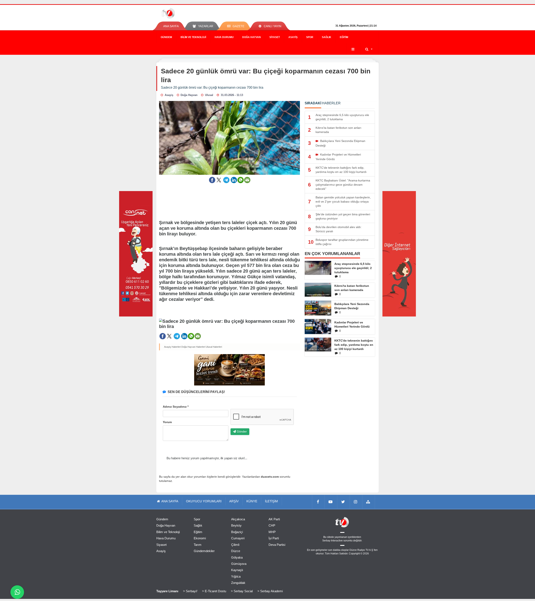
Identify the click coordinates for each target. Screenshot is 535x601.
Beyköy (236, 525)
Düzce (235, 551)
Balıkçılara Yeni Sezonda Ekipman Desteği (351, 306)
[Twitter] (343, 502)
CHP (272, 525)
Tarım (197, 544)
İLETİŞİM (271, 501)
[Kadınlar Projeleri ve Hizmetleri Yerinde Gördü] (318, 326)
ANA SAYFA (171, 26)
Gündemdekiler (204, 551)
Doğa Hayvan (251, 37)
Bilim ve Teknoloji (193, 37)
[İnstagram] (356, 502)
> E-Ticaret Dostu (214, 591)
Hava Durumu (224, 37)
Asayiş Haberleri (172, 347)
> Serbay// (190, 591)
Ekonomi (200, 538)
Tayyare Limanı (167, 591)
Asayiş (293, 37)
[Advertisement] (229, 198)
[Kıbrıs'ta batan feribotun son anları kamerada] (318, 290)
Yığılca (236, 576)
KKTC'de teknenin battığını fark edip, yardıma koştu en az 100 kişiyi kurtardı (353, 345)
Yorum (167, 422)
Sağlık (326, 37)
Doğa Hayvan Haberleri (193, 347)
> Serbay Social (242, 591)
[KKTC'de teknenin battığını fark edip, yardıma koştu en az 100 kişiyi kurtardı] (318, 344)
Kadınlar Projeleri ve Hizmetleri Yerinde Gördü (352, 324)
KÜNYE (251, 501)
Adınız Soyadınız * (176, 406)
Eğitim (344, 37)
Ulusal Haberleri (214, 347)
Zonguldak (238, 582)
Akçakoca (238, 519)
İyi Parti (274, 538)
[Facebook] (318, 502)
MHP (272, 532)
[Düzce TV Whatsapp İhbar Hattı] (17, 592)
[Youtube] (331, 502)
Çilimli (235, 544)
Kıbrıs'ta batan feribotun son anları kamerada (351, 288)
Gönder (241, 431)
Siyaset (274, 37)
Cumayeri (238, 538)
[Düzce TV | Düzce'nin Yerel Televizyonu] (183, 13)
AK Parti (274, 519)
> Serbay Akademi (270, 591)
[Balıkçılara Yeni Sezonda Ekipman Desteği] (318, 308)
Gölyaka (237, 557)
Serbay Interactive (332, 540)
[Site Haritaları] (368, 502)
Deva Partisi (277, 544)
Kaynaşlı (237, 570)
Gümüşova (238, 563)
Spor (309, 37)
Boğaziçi (237, 532)
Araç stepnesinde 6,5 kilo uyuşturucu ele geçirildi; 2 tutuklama (353, 268)
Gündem (166, 37)
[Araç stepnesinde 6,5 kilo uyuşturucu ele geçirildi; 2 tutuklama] (318, 268)
